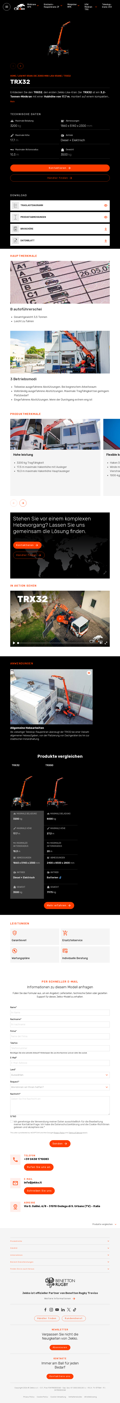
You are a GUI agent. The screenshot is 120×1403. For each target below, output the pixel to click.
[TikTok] (74, 1309)
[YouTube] (57, 1309)
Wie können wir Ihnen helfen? (27, 1087)
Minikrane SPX (31, 5)
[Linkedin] (63, 1309)
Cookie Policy (42, 1397)
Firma (13, 1031)
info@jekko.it (33, 1182)
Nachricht (15, 1094)
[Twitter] (69, 1309)
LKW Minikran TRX (88, 7)
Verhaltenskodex (75, 1397)
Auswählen (17, 1075)
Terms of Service (75, 1133)
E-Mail (13, 1058)
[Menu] (6, 7)
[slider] (57, 643)
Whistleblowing (90, 1397)
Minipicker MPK (72, 5)
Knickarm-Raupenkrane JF (51, 5)
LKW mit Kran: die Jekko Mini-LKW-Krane (40, 76)
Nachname (15, 1019)
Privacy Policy (59, 1133)
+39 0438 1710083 (36, 1159)
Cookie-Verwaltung (58, 1397)
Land (13, 1069)
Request (14, 1082)
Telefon (14, 1043)
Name (13, 1007)
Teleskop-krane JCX (107, 5)
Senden (58, 1143)
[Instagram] (51, 1309)
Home (13, 76)
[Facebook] (45, 1309)
